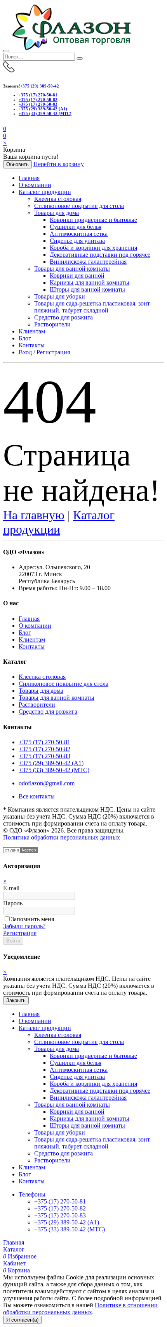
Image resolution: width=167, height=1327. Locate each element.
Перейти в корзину (58, 164)
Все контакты (37, 796)
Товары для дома (56, 212)
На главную (33, 515)
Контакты (32, 345)
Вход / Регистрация (44, 352)
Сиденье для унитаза (77, 240)
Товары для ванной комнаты (72, 268)
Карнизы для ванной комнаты (89, 282)
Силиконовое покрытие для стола (79, 206)
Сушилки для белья (75, 226)
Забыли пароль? (24, 926)
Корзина (16, 1270)
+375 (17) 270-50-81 (38, 95)
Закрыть (16, 1000)
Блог (25, 338)
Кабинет (14, 1263)
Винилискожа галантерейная (88, 261)
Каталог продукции (45, 192)
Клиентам (32, 331)
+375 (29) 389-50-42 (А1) (43, 108)
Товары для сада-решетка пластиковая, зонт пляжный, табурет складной (92, 307)
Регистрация (20, 933)
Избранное (20, 1256)
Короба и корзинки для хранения (93, 247)
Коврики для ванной (77, 275)
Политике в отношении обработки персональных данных (80, 1308)
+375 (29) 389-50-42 (39, 86)
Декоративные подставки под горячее (100, 254)
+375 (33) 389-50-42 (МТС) (45, 113)
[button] (4, 135)
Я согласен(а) (22, 1320)
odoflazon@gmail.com (47, 783)
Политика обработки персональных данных (61, 837)
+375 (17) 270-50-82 (38, 99)
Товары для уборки (59, 296)
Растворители (52, 324)
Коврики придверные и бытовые (93, 219)
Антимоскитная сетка (79, 233)
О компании (35, 185)
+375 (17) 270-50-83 (38, 104)
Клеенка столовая (57, 199)
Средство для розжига (63, 317)
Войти (13, 941)
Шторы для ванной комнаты (87, 289)
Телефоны (32, 1194)
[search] (80, 58)
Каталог (13, 1249)
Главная (29, 178)
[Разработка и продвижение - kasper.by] (20, 851)
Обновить (17, 164)
